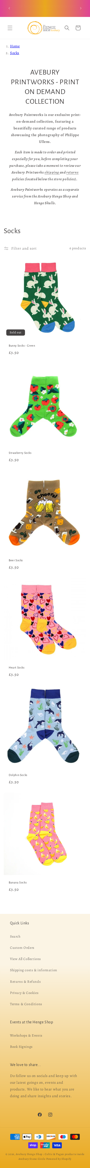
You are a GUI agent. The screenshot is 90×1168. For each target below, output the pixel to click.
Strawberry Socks (20, 452)
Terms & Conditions (26, 1003)
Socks (14, 52)
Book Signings (21, 1046)
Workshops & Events (26, 1035)
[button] (10, 27)
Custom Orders (22, 947)
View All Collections (25, 959)
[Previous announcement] (9, 8)
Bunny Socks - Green (22, 345)
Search (15, 936)
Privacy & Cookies (24, 992)
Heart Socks (16, 667)
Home (15, 46)
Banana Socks (17, 882)
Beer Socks (16, 560)
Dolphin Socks (18, 775)
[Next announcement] (80, 8)
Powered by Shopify (59, 1159)
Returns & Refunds (25, 981)
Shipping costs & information (33, 970)
